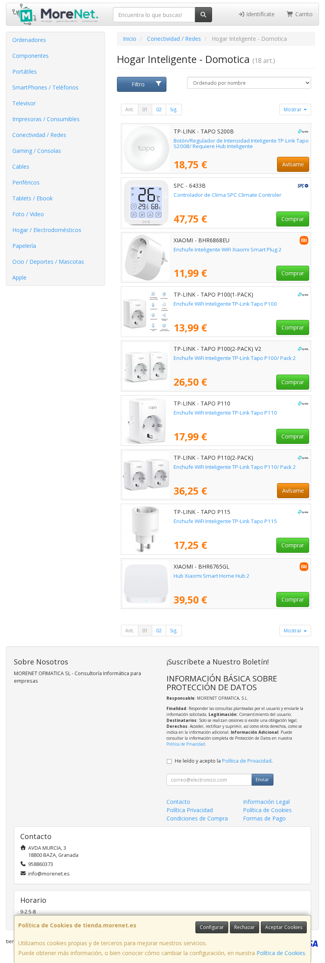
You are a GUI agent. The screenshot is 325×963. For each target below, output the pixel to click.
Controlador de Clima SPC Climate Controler (227, 194)
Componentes (30, 55)
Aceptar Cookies (283, 927)
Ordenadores (29, 40)
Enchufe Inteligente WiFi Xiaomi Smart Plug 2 (228, 249)
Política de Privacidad (185, 744)
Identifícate (260, 14)
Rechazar (244, 927)
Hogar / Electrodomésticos (46, 230)
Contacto (178, 801)
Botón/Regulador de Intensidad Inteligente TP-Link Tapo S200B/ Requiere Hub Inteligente (241, 143)
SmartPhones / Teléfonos (45, 87)
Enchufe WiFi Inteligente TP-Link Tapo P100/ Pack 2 (235, 358)
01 (145, 109)
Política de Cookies (280, 953)
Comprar (292, 219)
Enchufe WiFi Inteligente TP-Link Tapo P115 (225, 521)
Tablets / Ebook (32, 198)
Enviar (262, 779)
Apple (19, 277)
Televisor (24, 103)
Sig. (174, 109)
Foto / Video (28, 214)
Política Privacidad (189, 810)
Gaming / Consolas (36, 150)
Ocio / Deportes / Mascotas (48, 261)
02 (159, 109)
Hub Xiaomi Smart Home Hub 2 (212, 575)
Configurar (212, 927)
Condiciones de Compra (197, 818)
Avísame (293, 164)
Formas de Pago (264, 818)
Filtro (138, 84)
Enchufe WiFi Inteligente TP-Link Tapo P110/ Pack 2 (235, 466)
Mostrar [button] (293, 109)
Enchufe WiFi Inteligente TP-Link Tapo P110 (225, 412)
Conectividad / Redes (39, 135)
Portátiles (24, 71)
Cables (20, 166)
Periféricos (26, 182)
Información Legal (266, 801)
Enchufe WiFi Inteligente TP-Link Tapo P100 (225, 303)
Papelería (24, 245)
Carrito (303, 14)
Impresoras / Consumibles (46, 119)
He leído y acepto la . (224, 760)
